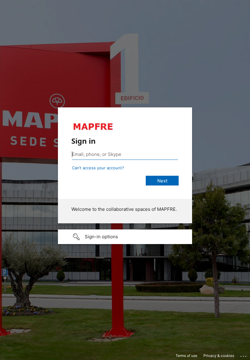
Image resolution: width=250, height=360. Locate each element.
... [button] (244, 355)
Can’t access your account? (98, 167)
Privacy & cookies (218, 355)
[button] (125, 236)
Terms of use (186, 355)
